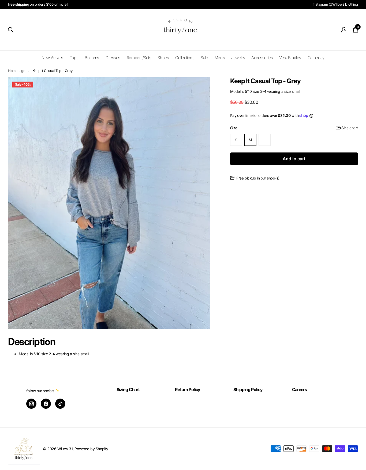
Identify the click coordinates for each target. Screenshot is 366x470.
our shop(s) (270, 178)
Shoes (163, 57)
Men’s (220, 57)
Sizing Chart (128, 389)
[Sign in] (344, 30)
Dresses (113, 57)
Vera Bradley (290, 57)
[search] (10, 30)
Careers (299, 389)
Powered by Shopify (91, 448)
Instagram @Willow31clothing (335, 4)
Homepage (16, 70)
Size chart (349, 127)
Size (294, 127)
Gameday (316, 57)
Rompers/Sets (139, 57)
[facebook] (46, 404)
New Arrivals (52, 57)
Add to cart (294, 158)
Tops (74, 57)
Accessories (262, 57)
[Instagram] (31, 404)
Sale (204, 57)
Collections (184, 57)
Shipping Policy (248, 389)
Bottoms (92, 57)
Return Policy (187, 389)
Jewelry (238, 57)
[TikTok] (60, 404)
